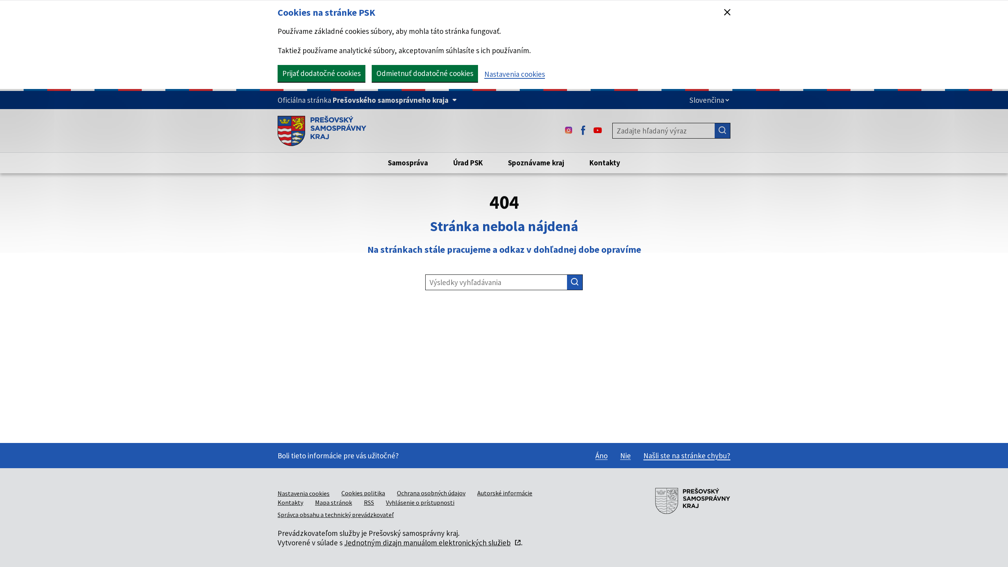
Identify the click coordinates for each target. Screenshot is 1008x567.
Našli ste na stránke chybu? (686, 455)
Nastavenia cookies (514, 74)
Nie (625, 455)
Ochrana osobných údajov (431, 493)
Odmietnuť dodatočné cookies (424, 73)
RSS (369, 502)
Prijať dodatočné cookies (321, 73)
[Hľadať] (722, 131)
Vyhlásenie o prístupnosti (420, 502)
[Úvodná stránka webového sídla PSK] (322, 130)
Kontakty (290, 502)
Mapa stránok (333, 502)
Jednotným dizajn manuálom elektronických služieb (427, 542)
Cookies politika (363, 493)
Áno (601, 455)
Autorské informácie (504, 493)
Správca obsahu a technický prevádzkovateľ (336, 515)
